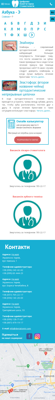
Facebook (29, 336)
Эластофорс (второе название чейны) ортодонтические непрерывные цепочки (25, 88)
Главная (6, 16)
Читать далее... (38, 77)
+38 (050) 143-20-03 (12, 297)
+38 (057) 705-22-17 (12, 294)
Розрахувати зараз (27, 139)
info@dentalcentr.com (20, 328)
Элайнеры (26, 43)
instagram (37, 336)
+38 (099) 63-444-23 (12, 273)
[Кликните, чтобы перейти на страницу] (27, 168)
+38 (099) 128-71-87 (12, 319)
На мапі (15, 254)
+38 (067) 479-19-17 (12, 322)
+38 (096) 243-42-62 (12, 270)
